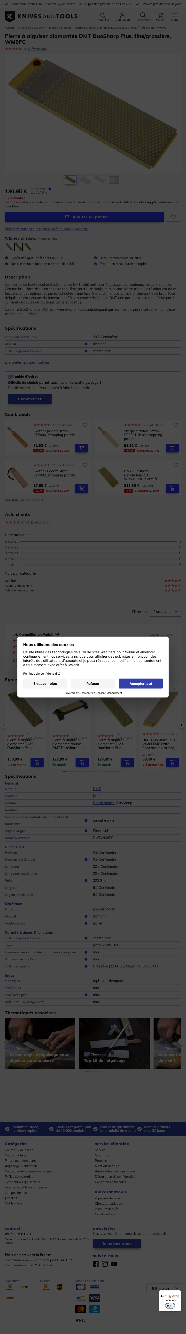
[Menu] (178, 1293)
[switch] (170, 1306)
